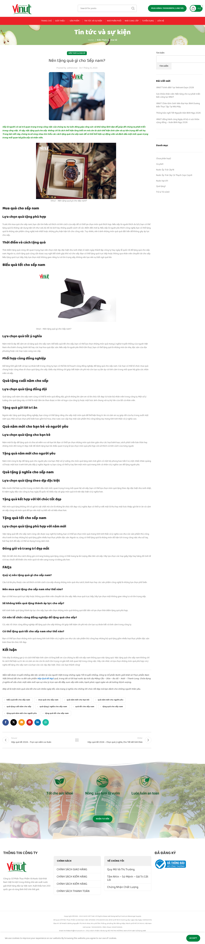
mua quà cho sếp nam (48, 699)
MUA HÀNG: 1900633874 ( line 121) (167, 8)
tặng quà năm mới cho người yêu (22, 713)
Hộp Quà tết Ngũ (45, 678)
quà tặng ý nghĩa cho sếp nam (53, 706)
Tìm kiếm (160, 53)
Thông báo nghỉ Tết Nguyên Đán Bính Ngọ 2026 (178, 113)
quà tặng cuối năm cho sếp (19, 706)
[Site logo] (22, 8)
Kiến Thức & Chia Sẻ (107, 40)
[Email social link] (21, 722)
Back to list (77, 740)
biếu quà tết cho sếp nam (18, 699)
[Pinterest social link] (29, 722)
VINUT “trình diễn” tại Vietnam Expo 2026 (175, 87)
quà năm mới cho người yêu (110, 699)
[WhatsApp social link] (45, 722)
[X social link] (13, 722)
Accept (193, 938)
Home (91, 40)
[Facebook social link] (5, 722)
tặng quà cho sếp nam (112, 706)
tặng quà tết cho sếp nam (57, 713)
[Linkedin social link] (37, 722)
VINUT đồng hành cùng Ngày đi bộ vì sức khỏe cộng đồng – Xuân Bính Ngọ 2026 (177, 121)
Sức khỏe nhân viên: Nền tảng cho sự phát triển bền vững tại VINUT (178, 95)
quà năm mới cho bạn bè (78, 699)
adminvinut (72, 68)
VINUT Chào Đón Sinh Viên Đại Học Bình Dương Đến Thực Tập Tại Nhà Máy (178, 105)
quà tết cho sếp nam (84, 706)
